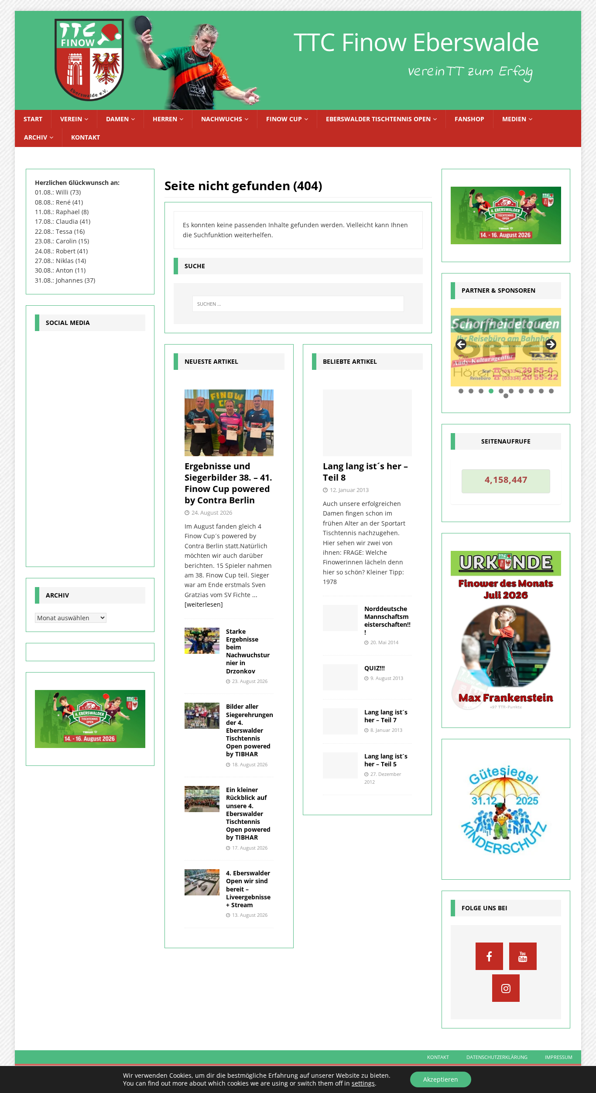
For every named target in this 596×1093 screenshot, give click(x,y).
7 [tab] (521, 391)
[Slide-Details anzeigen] (506, 347)
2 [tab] (471, 391)
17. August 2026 (249, 847)
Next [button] (550, 345)
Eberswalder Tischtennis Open (378, 119)
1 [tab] (461, 391)
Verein (71, 119)
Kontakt (85, 137)
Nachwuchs (221, 119)
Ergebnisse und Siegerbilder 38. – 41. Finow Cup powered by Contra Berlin (228, 483)
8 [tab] (531, 391)
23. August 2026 (249, 681)
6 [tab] (511, 391)
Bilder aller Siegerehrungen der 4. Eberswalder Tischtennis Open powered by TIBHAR (249, 730)
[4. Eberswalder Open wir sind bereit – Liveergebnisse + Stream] (202, 882)
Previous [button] (461, 345)
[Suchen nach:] (298, 304)
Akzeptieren (440, 1079)
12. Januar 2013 (349, 490)
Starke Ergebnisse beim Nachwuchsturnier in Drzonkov (248, 651)
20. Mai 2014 (384, 642)
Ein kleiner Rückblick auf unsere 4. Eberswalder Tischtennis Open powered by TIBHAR (248, 813)
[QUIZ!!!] (340, 677)
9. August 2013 (386, 678)
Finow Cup (284, 119)
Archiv (35, 137)
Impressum (558, 1057)
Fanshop (469, 119)
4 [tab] (491, 391)
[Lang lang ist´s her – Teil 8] (367, 422)
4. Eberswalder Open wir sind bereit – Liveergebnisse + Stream (248, 889)
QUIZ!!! (374, 668)
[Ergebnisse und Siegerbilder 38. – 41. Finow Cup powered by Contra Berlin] (229, 422)
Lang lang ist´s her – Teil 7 (386, 716)
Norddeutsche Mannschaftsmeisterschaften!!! (387, 621)
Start (33, 119)
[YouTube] (523, 956)
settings (363, 1083)
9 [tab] (541, 391)
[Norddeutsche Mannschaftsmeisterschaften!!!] (340, 618)
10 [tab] (551, 391)
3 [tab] (481, 391)
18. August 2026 (249, 764)
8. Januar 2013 (386, 730)
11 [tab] (506, 395)
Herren (165, 119)
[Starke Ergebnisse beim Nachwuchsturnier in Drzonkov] (202, 641)
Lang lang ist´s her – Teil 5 (386, 760)
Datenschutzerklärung (496, 1057)
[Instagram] (506, 988)
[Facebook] (489, 956)
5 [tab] (501, 391)
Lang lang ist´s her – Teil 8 (365, 471)
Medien (514, 119)
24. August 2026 (212, 512)
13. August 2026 (249, 915)
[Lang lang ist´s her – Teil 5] (340, 765)
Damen (117, 119)
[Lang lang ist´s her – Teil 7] (340, 721)
